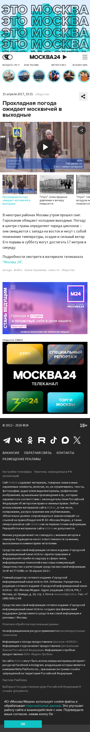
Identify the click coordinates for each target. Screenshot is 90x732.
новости (54, 270)
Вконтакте (18, 440)
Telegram (7, 440)
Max (65, 440)
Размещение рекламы (22, 459)
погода (7, 270)
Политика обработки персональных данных (31, 624)
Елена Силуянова (35, 270)
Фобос (18, 270)
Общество (42, 94)
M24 (25, 425)
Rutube (42, 440)
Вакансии (11, 453)
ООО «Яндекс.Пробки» (38, 654)
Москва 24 (45, 57)
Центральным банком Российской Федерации (40, 648)
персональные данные (43, 706)
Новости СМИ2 (13, 340)
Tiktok (53, 440)
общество (68, 270)
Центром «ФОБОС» (65, 642)
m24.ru (13, 483)
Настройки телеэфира (17, 472)
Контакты (65, 453)
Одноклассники (30, 440)
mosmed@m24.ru (65, 594)
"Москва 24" (12, 262)
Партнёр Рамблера (15, 680)
